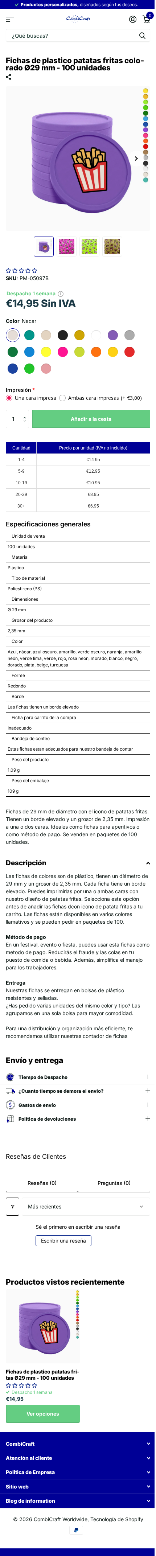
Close (75, 1443)
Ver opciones (42, 1414)
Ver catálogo (10, 19)
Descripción (26, 863)
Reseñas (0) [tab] (40, 1183)
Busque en (142, 35)
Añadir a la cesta (91, 419)
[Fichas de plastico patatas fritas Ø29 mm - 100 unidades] (43, 1326)
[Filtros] (12, 1207)
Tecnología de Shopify (113, 1519)
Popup (60, 293)
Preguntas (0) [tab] (110, 1183)
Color (21, 321)
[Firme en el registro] (132, 19)
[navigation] (44, 246)
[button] (21, 270)
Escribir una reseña (60, 1240)
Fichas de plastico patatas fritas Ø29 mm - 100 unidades (42, 1374)
